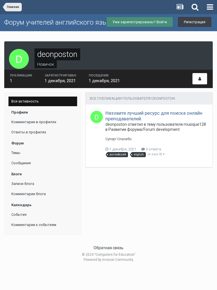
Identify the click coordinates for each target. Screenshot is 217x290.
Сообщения (21, 163)
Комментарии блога (28, 194)
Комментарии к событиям (33, 225)
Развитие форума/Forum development (144, 129)
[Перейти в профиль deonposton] (96, 117)
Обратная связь (108, 248)
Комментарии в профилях (33, 122)
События (19, 214)
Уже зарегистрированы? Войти (139, 22)
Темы (15, 153)
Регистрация (194, 22)
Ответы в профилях (28, 132)
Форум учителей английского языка (59, 22)
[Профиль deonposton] (199, 78)
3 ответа (153, 149)
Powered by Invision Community (108, 260)
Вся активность (25, 101)
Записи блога (22, 184)
